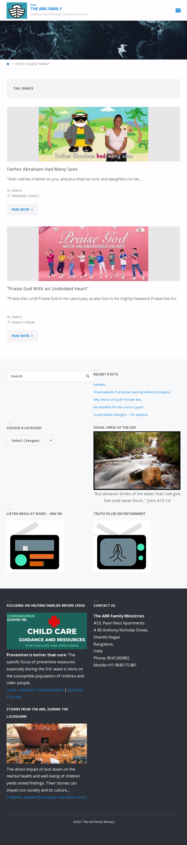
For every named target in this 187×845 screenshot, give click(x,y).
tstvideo (100, 384)
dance (34, 196)
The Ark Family (46, 8)
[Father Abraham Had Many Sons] (93, 134)
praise (30, 322)
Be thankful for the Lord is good (118, 407)
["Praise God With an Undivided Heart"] (93, 253)
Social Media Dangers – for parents (121, 414)
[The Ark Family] (17, 10)
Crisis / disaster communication (35, 689)
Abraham (19, 196)
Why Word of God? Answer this (117, 399)
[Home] (8, 64)
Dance (17, 190)
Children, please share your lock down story (46, 797)
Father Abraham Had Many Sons (42, 169)
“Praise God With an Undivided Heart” (47, 288)
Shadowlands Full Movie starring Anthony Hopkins (132, 392)
